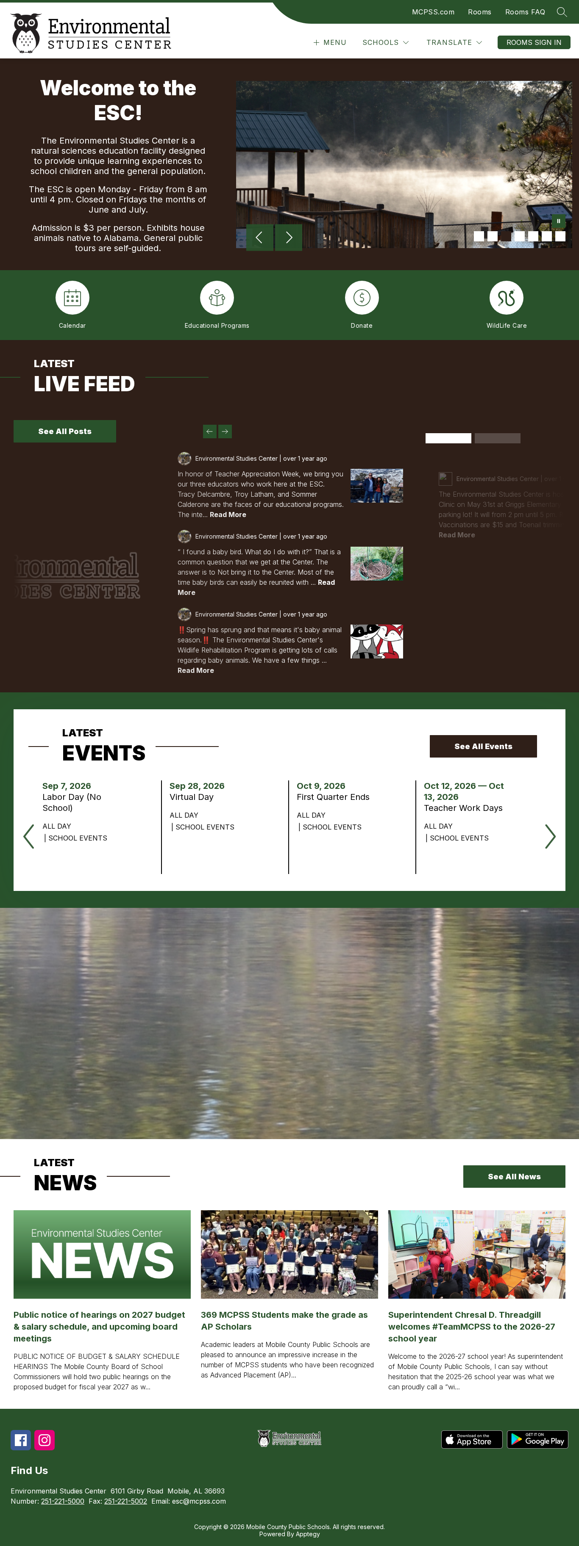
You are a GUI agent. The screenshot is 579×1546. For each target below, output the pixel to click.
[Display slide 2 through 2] (498, 438)
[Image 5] (533, 236)
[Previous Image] (259, 238)
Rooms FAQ (525, 12)
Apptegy (308, 1534)
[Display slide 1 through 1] (448, 438)
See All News (514, 1176)
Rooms (480, 12)
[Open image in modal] (377, 486)
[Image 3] (506, 236)
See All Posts (65, 431)
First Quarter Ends (336, 796)
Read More (228, 514)
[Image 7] (560, 236)
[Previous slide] (210, 431)
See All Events (483, 746)
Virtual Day (194, 796)
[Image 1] (479, 236)
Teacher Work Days (467, 807)
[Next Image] (288, 238)
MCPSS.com (433, 12)
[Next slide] (225, 431)
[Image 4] (520, 236)
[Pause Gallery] (558, 222)
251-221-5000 (62, 1501)
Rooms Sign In (534, 42)
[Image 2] (492, 236)
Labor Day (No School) (71, 802)
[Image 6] (547, 236)
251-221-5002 (125, 1501)
